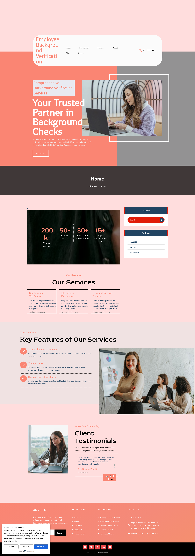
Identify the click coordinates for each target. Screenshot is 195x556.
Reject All (26, 546)
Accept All (41, 546)
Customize (11, 546)
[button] (114, 465)
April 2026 (133, 247)
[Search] (162, 220)
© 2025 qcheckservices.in (97, 553)
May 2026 (133, 242)
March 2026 (134, 252)
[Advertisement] (67, 16)
